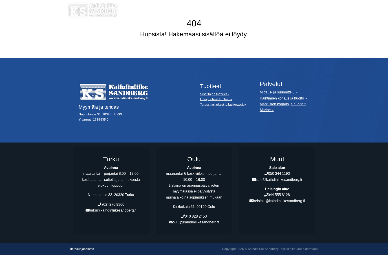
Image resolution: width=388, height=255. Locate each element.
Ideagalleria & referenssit (268, 24)
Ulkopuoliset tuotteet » (216, 99)
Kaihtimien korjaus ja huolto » (283, 98)
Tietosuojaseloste (81, 249)
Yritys (238, 9)
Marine (216, 9)
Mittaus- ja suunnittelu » (279, 92)
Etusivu (133, 9)
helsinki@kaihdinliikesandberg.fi (279, 201)
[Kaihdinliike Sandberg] (93, 10)
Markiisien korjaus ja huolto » (283, 104)
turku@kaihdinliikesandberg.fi (113, 210)
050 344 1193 (279, 173)
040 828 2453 (196, 216)
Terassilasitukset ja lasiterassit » (223, 104)
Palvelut (191, 9)
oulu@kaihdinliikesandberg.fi (196, 222)
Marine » (267, 110)
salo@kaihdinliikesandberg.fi (279, 180)
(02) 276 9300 (112, 204)
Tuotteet (160, 9)
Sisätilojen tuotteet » (214, 93)
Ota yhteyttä (301, 16)
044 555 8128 (279, 195)
